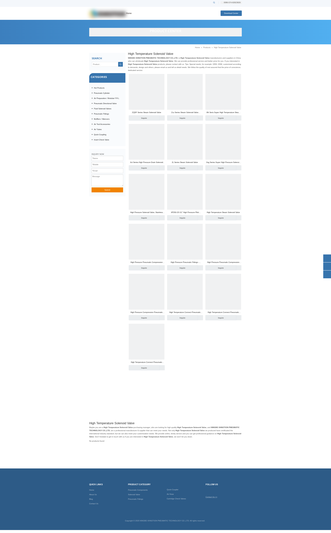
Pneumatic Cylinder (102, 93)
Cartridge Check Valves (176, 499)
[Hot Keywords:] (214, 2)
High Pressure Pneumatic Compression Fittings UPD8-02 (146, 262)
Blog (91, 499)
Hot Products (99, 88)
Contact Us (93, 504)
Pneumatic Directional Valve (105, 103)
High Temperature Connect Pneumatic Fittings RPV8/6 (185, 312)
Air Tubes (98, 129)
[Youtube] (221, 490)
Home (91, 490)
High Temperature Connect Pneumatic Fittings (146, 362)
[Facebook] (211, 490)
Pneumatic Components (138, 490)
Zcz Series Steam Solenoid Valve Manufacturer (184, 112)
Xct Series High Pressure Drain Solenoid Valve (146, 162)
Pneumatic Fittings (101, 114)
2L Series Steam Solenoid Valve (185, 162)
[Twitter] (207, 490)
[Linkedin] (216, 490)
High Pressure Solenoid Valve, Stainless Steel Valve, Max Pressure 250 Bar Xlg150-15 (146, 212)
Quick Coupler (172, 490)
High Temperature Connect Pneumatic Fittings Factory (223, 312)
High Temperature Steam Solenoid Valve (223, 212)
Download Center (231, 13)
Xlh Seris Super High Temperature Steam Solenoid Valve (223, 112)
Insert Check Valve (101, 140)
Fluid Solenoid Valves (102, 109)
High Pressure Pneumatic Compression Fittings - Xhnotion (223, 262)
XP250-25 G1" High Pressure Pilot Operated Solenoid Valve (185, 212)
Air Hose (170, 494)
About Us (93, 494)
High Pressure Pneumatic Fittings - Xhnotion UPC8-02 (185, 262)
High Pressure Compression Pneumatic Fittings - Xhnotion (146, 312)
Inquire (144, 118)
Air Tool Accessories (102, 124)
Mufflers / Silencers (102, 119)
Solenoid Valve (134, 494)
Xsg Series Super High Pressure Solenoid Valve (223, 162)
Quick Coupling (100, 135)
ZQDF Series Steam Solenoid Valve (146, 112)
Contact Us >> (211, 497)
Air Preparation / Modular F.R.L (106, 98)
